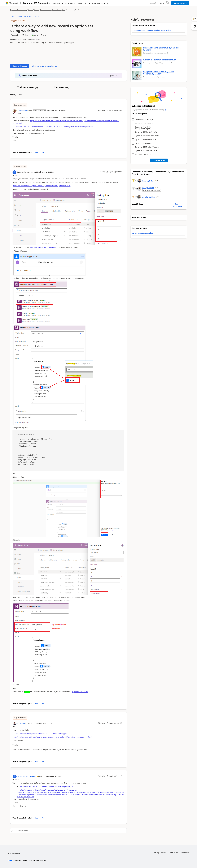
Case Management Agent (144, 119)
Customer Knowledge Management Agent (143, 128)
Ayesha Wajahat (148, 197)
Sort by (13, 95)
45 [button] (39, 776)
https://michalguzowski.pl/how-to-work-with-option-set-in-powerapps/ (40, 733)
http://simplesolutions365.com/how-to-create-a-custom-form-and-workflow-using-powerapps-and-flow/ (52, 737)
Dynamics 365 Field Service (145, 140)
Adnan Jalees (22, 110)
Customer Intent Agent (144, 123)
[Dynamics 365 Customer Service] (15, 776)
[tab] (27, 88)
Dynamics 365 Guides (143, 143)
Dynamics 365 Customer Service (147, 136)
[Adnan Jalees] (15, 111)
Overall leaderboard (177, 205)
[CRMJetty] (15, 723)
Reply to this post (20, 66)
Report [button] (45, 35)
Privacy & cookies (160, 853)
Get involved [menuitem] (56, 3)
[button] (153, 3)
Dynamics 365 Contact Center (146, 132)
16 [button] (158, 197)
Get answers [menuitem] (69, 3)
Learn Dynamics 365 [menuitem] (99, 3)
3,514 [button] (28, 723)
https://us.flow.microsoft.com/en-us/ (43, 247)
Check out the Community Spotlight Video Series (151, 30)
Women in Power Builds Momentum (159, 60)
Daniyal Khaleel (148, 188)
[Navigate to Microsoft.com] (12, 3)
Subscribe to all (159, 160)
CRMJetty (21, 723)
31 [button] (157, 181)
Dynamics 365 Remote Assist (146, 151)
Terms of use (173, 853)
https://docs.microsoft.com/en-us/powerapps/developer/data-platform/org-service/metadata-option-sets (53, 126)
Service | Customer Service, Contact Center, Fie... (49, 10)
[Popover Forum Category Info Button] (166, 109)
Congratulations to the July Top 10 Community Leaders (158, 73)
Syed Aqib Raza (148, 181)
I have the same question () (44, 66)
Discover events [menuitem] (83, 3)
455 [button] (30, 110)
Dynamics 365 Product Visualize (147, 147)
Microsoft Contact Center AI (145, 155)
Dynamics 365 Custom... (26, 776)
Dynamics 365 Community (36, 3)
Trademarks (185, 853)
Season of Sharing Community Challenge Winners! (161, 49)
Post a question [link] (180, 3)
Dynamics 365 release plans (142, 233)
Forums (30, 10)
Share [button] (36, 35)
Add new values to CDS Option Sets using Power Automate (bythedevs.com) (41, 186)
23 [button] (157, 187)
